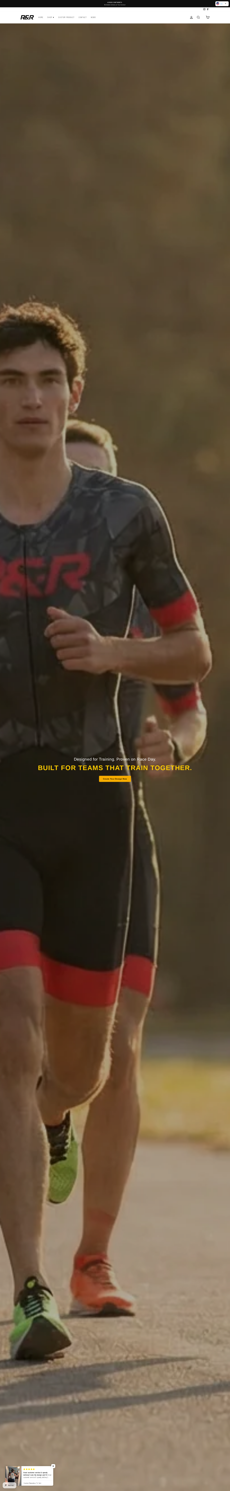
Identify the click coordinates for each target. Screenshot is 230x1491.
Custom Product (66, 17)
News (93, 17)
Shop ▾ (50, 17)
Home (40, 17)
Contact (83, 17)
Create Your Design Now (115, 779)
